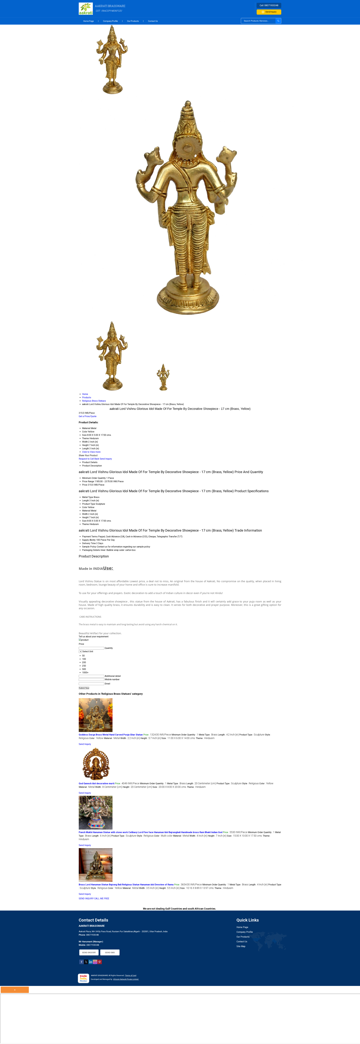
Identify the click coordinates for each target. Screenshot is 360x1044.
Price (84, 484)
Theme (85, 524)
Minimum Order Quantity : (185, 734)
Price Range (88, 481)
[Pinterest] (99, 963)
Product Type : (251, 734)
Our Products (133, 21)
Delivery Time (89, 543)
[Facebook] (81, 963)
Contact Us (153, 21)
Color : (96, 738)
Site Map (241, 946)
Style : (250, 783)
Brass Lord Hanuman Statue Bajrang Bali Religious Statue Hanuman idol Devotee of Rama (126, 884)
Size (84, 520)
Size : (178, 738)
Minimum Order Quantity (94, 478)
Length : (228, 734)
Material (86, 510)
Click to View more (91, 452)
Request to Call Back (89, 458)
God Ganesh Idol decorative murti (96, 783)
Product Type (88, 504)
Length (85, 500)
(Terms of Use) (130, 975)
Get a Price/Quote (87, 416)
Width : (130, 738)
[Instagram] (95, 963)
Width (85, 514)
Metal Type (87, 497)
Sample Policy (89, 546)
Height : (150, 738)
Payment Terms (90, 536)
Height (85, 517)
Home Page (88, 21)
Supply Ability (89, 540)
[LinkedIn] (90, 963)
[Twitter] (86, 963)
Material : (112, 738)
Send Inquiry (271, 12)
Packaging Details (91, 550)
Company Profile (110, 21)
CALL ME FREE (101, 898)
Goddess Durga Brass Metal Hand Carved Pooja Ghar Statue (111, 734)
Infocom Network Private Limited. (126, 979)
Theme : (205, 738)
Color (84, 507)
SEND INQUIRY (86, 898)
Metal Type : (208, 734)
